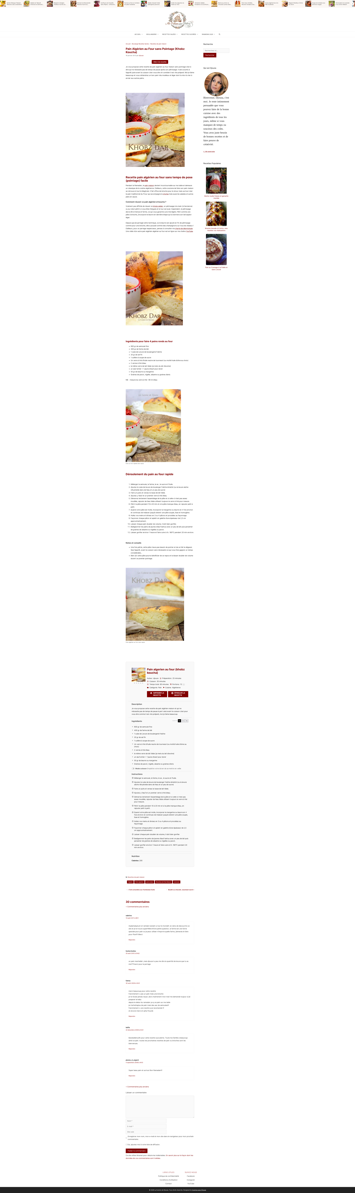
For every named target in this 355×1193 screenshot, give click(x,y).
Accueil (138, 34)
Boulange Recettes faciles (140, 44)
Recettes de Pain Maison (163, 882)
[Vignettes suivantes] (352, 3)
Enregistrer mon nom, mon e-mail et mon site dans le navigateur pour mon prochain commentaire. (161, 1137)
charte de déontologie (184, 228)
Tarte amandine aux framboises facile (142, 890)
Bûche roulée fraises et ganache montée (216, 197)
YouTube (189, 231)
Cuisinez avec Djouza (199, 1190)
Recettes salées (169, 34)
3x (187, 721)
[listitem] (11, 4)
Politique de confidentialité (168, 1176)
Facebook (191, 1176)
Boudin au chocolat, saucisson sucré (180, 890)
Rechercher (209, 55)
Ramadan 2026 (207, 34)
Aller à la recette (159, 62)
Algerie (130, 882)
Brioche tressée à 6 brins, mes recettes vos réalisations (216, 229)
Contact (168, 1184)
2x (183, 721)
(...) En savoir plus (209, 151)
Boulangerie (151, 34)
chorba (166, 194)
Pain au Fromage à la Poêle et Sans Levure (216, 268)
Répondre (132, 940)
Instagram (191, 1180)
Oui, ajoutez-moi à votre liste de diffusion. (143, 1145)
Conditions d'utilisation (169, 1180)
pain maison (149, 185)
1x (179, 721)
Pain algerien (139, 882)
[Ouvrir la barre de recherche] (219, 34)
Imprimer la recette (158, 694)
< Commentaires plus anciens (137, 907)
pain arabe (149, 882)
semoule (176, 882)
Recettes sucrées (188, 34)
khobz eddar (158, 206)
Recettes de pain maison (158, 44)
